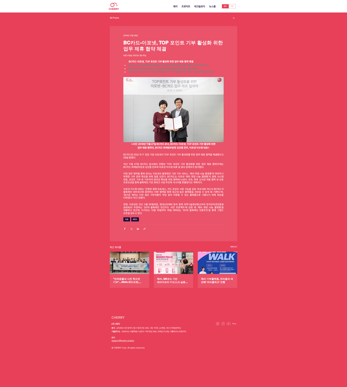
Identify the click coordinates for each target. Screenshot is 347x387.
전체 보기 (233, 247)
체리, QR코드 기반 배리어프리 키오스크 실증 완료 (171, 280)
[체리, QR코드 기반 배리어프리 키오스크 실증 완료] (173, 263)
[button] (233, 18)
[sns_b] (234, 323)
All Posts (114, 17)
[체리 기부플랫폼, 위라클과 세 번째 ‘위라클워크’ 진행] (217, 263)
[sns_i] (217, 323)
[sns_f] (223, 323)
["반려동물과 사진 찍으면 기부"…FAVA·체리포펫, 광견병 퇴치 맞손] (129, 263)
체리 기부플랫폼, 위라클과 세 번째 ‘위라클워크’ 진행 (217, 280)
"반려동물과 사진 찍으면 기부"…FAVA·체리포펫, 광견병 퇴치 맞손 (126, 280)
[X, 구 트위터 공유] (131, 228)
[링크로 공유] (144, 228)
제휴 (126, 219)
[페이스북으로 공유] (124, 228)
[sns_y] (228, 323)
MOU (135, 219)
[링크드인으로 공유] (138, 228)
